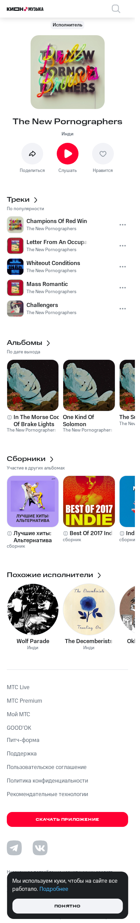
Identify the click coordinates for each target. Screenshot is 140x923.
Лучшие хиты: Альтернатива (33, 537)
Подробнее (53, 889)
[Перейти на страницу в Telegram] (14, 847)
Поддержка (22, 754)
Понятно (67, 906)
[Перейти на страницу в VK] (40, 847)
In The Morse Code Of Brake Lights (38, 420)
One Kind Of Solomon (78, 420)
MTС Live (18, 687)
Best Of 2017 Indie (93, 533)
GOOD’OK (19, 728)
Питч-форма (23, 740)
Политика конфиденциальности (47, 781)
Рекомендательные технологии (47, 794)
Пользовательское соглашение (47, 767)
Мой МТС (18, 714)
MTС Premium (24, 701)
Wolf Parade (33, 641)
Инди (67, 134)
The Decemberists (89, 641)
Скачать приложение (67, 819)
